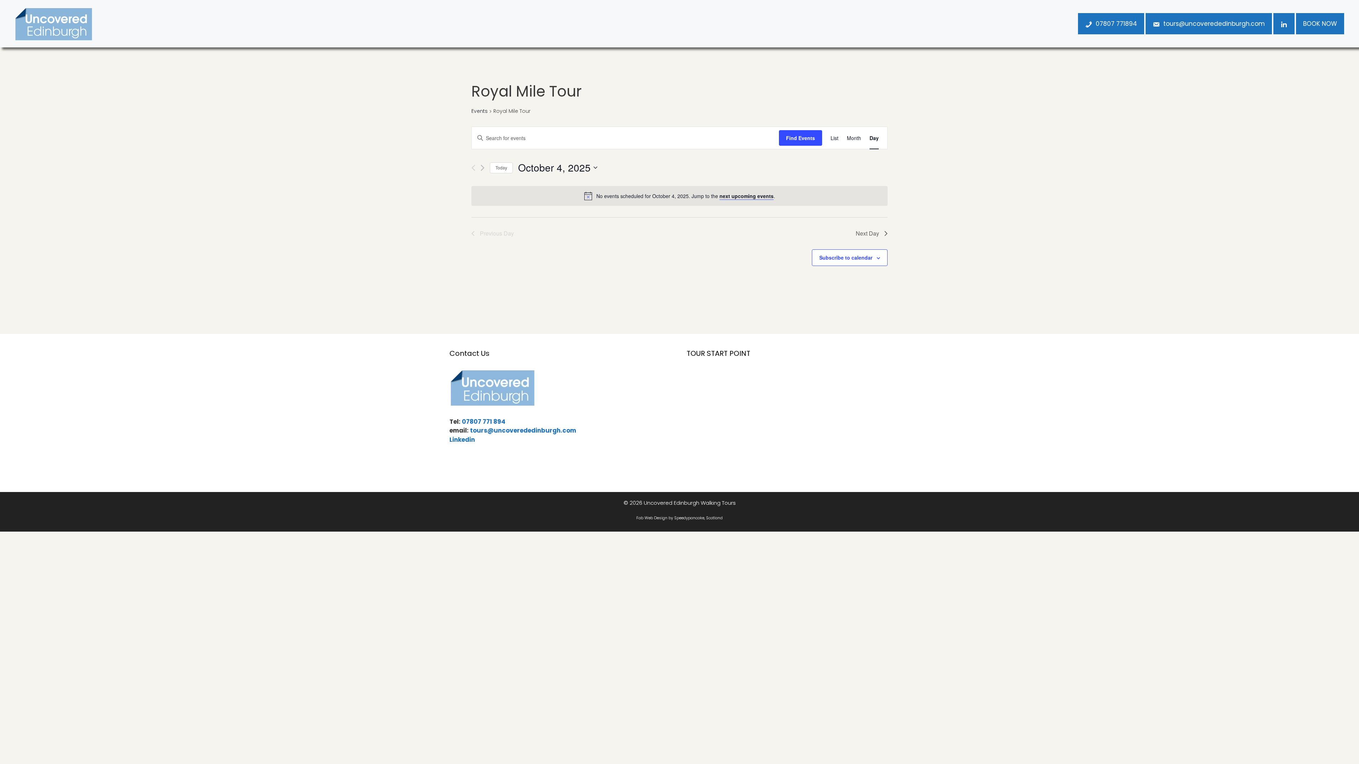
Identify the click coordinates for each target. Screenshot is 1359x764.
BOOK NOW (1320, 23)
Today (501, 167)
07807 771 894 (483, 421)
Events (479, 111)
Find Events (800, 137)
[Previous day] (473, 167)
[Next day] (482, 167)
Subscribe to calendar (845, 257)
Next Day (867, 233)
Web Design (655, 518)
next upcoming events (746, 195)
